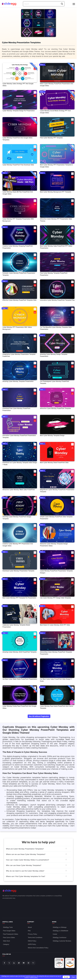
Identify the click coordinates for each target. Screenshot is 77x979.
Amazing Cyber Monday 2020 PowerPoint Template (19, 652)
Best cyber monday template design (52, 435)
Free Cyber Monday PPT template (51, 138)
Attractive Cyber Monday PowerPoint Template (55, 408)
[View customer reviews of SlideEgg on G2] (70, 963)
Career (55, 934)
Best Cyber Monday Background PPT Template (55, 192)
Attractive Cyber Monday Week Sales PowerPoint (19, 489)
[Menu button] (74, 4)
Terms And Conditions (35, 937)
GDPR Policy (32, 944)
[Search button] (62, 3)
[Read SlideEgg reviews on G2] (59, 963)
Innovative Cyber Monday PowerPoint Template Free (57, 300)
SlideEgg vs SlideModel (60, 930)
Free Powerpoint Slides (10, 934)
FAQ (29, 930)
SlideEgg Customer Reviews (62, 941)
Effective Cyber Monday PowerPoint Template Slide (19, 300)
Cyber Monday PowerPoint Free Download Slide (18, 165)
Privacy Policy (32, 934)
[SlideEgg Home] (38, 891)
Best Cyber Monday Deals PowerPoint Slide (54, 462)
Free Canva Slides (9, 937)
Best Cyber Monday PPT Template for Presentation (19, 598)
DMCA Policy (32, 941)
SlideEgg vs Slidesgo (59, 927)
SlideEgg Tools (8, 927)
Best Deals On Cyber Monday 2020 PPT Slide (55, 625)
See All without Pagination (39, 716)
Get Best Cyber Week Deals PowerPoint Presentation (20, 679)
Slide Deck (6, 941)
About (30, 927)
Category (6, 944)
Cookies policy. (33, 977)
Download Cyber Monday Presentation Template (18, 571)
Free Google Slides (9, 930)
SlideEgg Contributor (59, 937)
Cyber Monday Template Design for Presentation (19, 110)
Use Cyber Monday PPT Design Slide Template (55, 598)
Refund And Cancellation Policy (38, 948)
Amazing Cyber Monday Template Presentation (18, 381)
